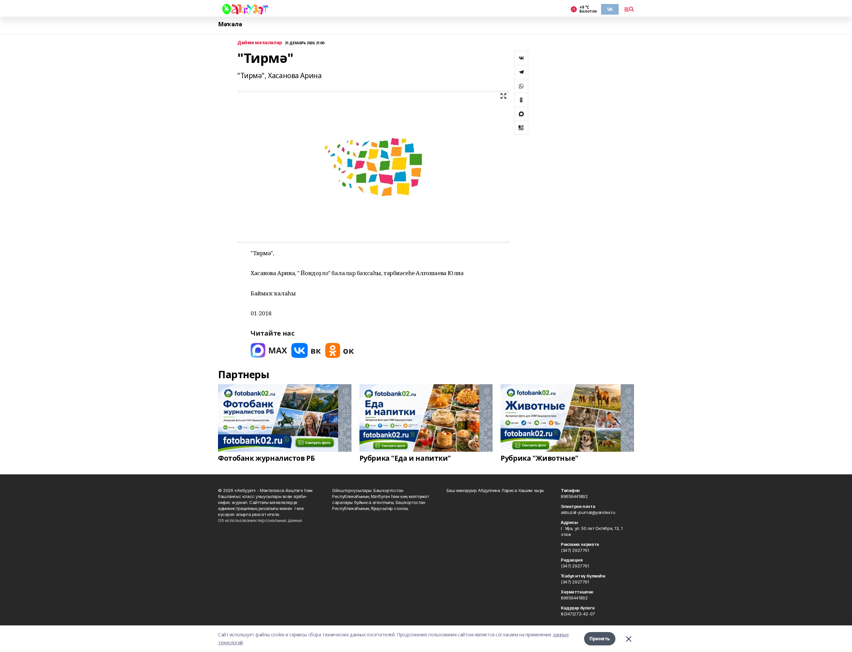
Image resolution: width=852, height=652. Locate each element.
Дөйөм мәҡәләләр (259, 43)
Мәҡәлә (230, 24)
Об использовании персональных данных (260, 520)
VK (610, 9)
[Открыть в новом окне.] (269, 350)
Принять (599, 638)
